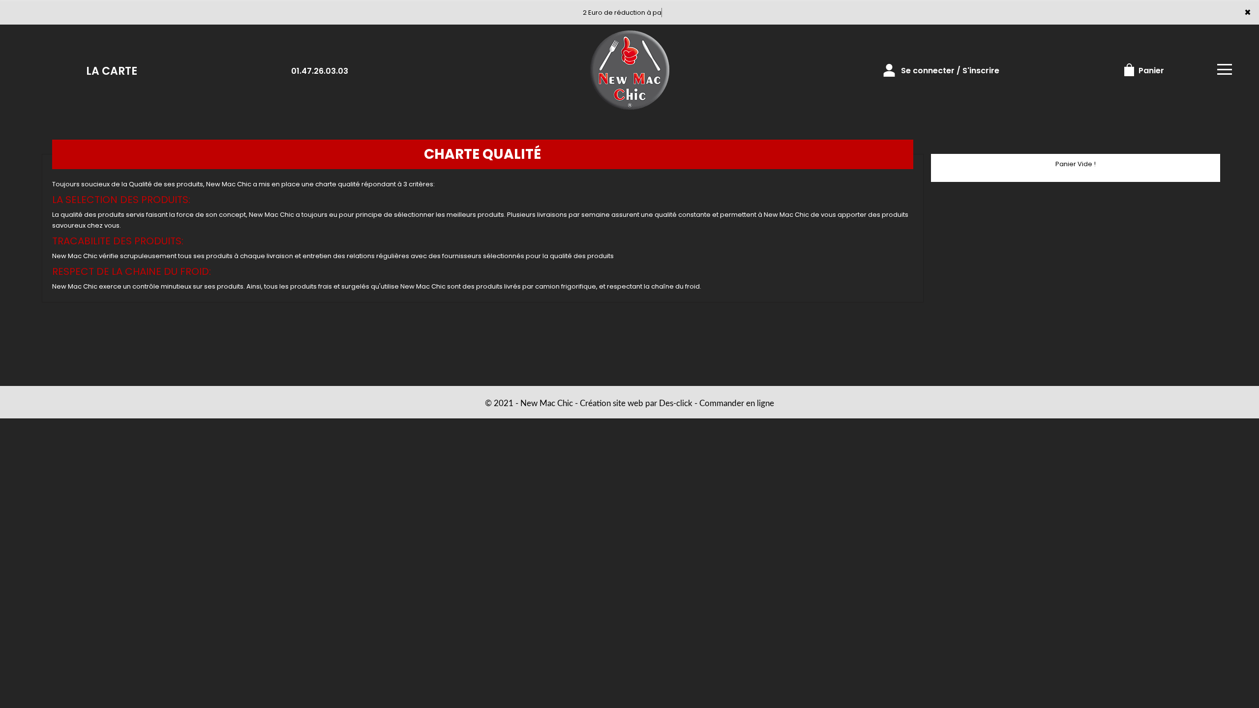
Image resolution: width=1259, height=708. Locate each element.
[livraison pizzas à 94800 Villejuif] (629, 71)
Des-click (675, 403)
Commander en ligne (736, 403)
